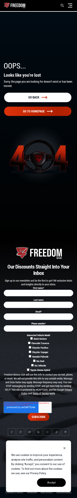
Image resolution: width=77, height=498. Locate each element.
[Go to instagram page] (20, 432)
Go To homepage (34, 111)
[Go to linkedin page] (38, 432)
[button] (62, 5)
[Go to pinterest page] (65, 432)
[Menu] (70, 5)
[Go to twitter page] (29, 432)
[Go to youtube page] (47, 432)
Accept (51, 482)
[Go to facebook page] (11, 432)
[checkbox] (38, 355)
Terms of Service (41, 393)
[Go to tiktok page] (56, 432)
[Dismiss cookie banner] (64, 448)
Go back (33, 97)
